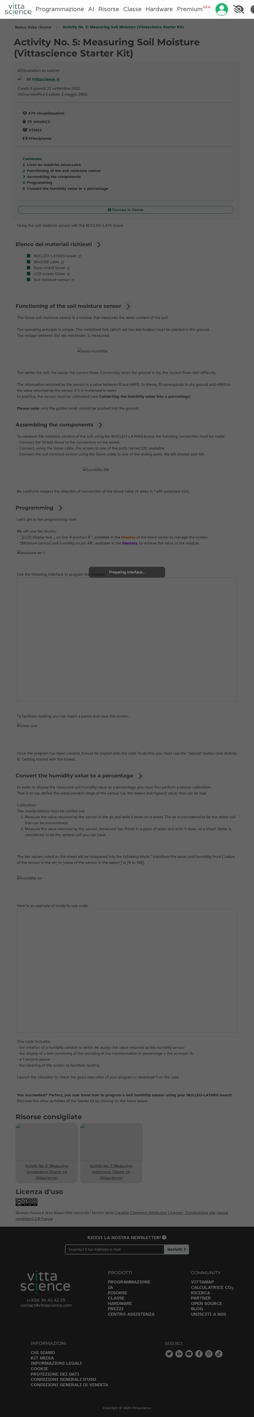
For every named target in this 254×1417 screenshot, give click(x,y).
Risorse (108, 9)
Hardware (159, 9)
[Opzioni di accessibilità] (238, 9)
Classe (132, 9)
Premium (194, 9)
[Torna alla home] (18, 9)
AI (91, 9)
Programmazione (59, 9)
